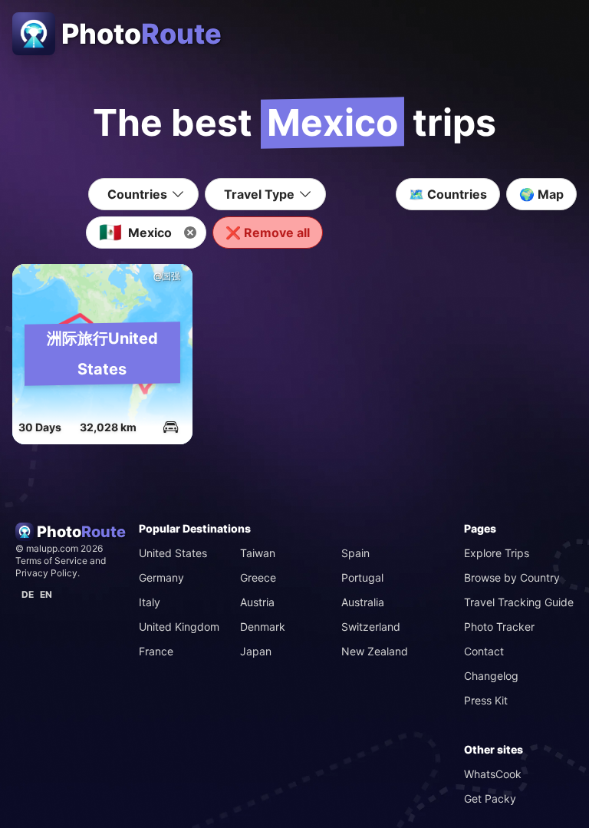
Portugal (362, 577)
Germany (161, 577)
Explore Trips (496, 552)
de (27, 594)
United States (173, 552)
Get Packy (490, 798)
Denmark (262, 626)
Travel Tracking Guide (519, 602)
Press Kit (486, 700)
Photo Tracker (499, 626)
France (156, 651)
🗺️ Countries (448, 194)
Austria (257, 602)
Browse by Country (512, 577)
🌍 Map (541, 194)
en (46, 594)
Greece (258, 577)
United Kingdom (179, 626)
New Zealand (374, 651)
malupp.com (53, 548)
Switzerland (370, 626)
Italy (149, 602)
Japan (255, 651)
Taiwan (257, 552)
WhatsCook (493, 773)
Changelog (491, 675)
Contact (484, 651)
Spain (355, 552)
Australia (362, 602)
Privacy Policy (46, 573)
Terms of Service (51, 560)
